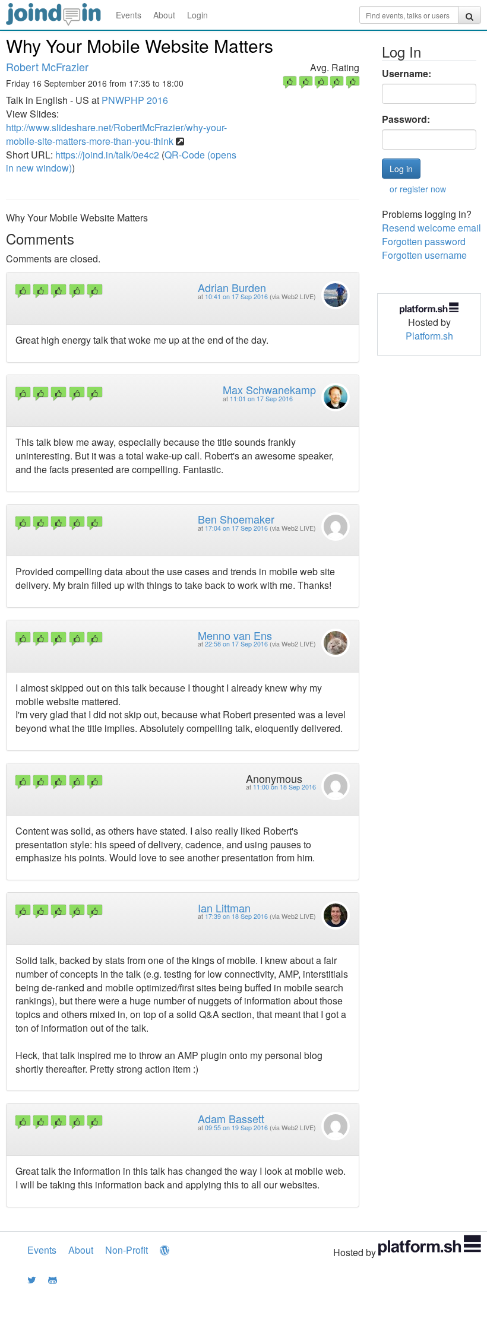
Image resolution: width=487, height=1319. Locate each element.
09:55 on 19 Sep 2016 (236, 1127)
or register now (418, 189)
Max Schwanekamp (269, 389)
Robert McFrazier (47, 66)
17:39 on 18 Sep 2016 (236, 916)
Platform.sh (429, 336)
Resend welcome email (431, 227)
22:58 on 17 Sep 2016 (236, 643)
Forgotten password (424, 241)
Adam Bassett (231, 1118)
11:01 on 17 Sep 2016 (261, 398)
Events (128, 15)
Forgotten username (424, 255)
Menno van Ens (235, 635)
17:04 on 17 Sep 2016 (236, 528)
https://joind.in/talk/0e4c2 (107, 154)
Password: (406, 119)
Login (197, 15)
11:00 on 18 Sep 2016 (284, 786)
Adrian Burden (232, 287)
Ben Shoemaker (236, 519)
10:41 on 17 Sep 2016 (236, 296)
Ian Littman (224, 907)
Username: (406, 73)
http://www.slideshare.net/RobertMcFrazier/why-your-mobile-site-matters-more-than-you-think (116, 134)
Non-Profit (126, 1250)
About (164, 15)
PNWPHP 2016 (135, 100)
